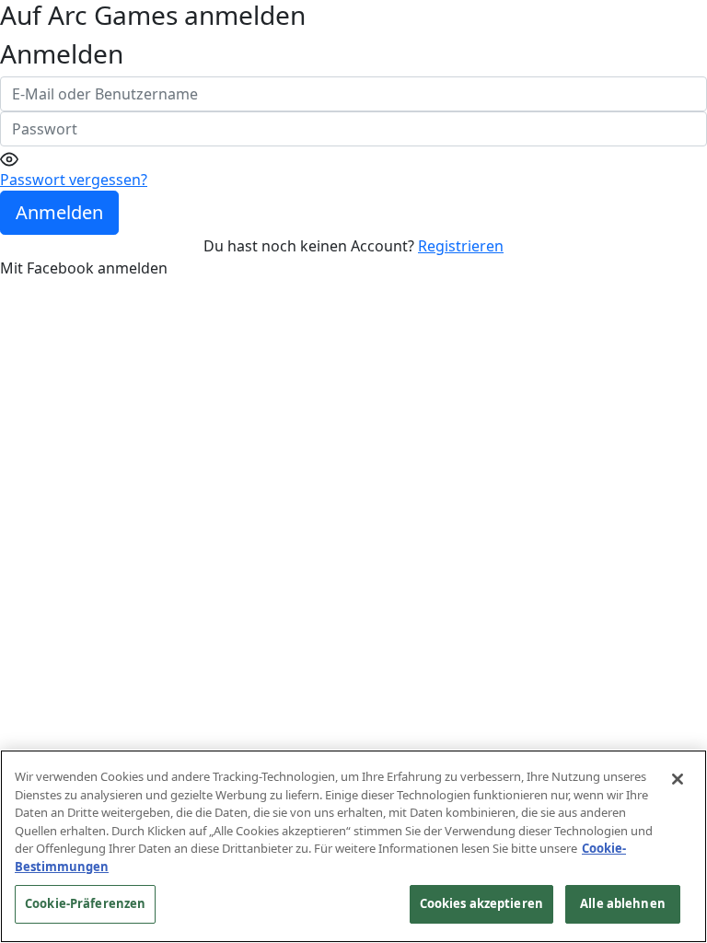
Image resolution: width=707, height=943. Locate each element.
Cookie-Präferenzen (85, 903)
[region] (353, 846)
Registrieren (461, 246)
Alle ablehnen (623, 903)
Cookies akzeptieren (481, 903)
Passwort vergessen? (73, 179)
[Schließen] (677, 779)
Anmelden (59, 212)
